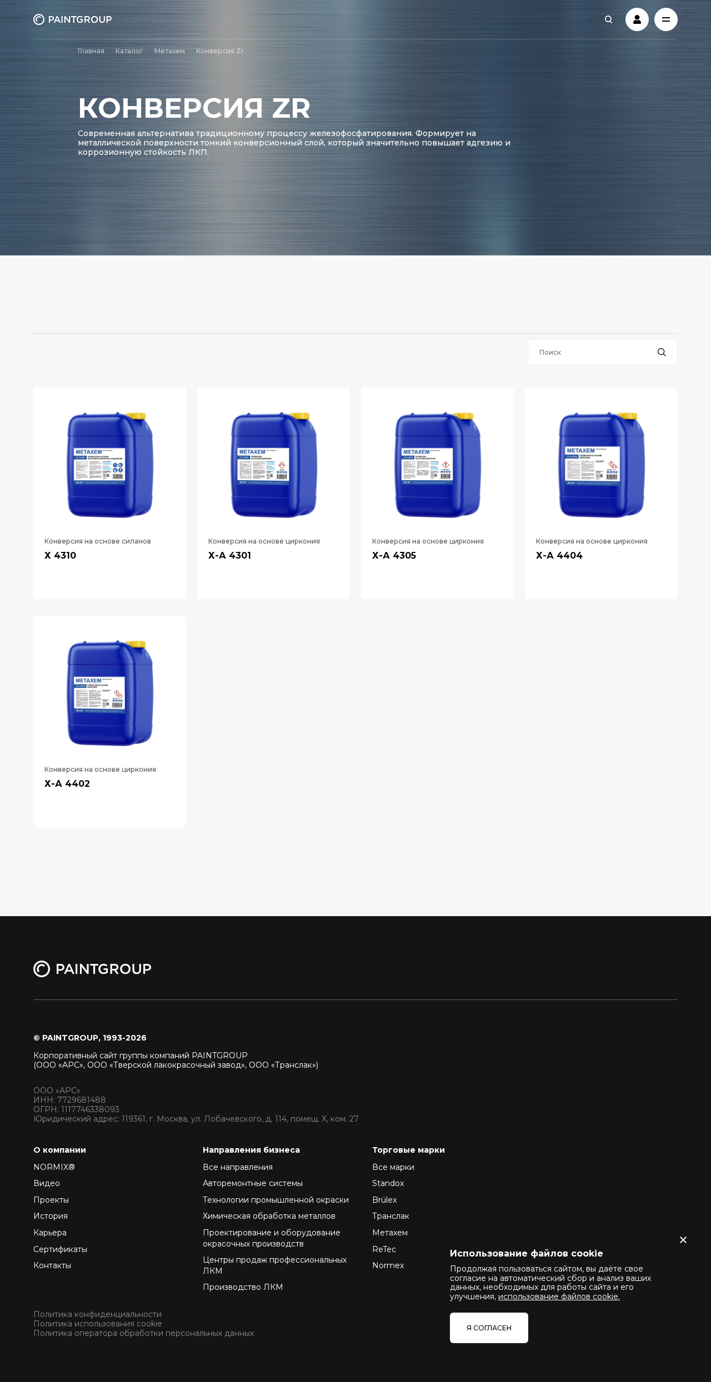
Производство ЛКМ (243, 1287)
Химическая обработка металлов (269, 1216)
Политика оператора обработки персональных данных (143, 1333)
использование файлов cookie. (559, 1296)
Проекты (51, 1200)
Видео (46, 1183)
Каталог (129, 51)
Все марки (393, 1167)
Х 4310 (60, 555)
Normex (388, 1265)
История (50, 1216)
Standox (388, 1183)
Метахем (169, 51)
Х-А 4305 (394, 555)
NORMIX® (54, 1167)
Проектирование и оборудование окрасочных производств (272, 1238)
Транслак (390, 1216)
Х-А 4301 (229, 555)
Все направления (238, 1167)
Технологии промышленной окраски (276, 1200)
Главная (91, 51)
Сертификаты (60, 1249)
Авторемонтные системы (253, 1183)
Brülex (384, 1200)
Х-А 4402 (67, 783)
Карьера (50, 1233)
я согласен (489, 1328)
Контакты (52, 1265)
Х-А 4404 (559, 555)
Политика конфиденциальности (97, 1314)
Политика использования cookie (97, 1324)
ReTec (384, 1249)
